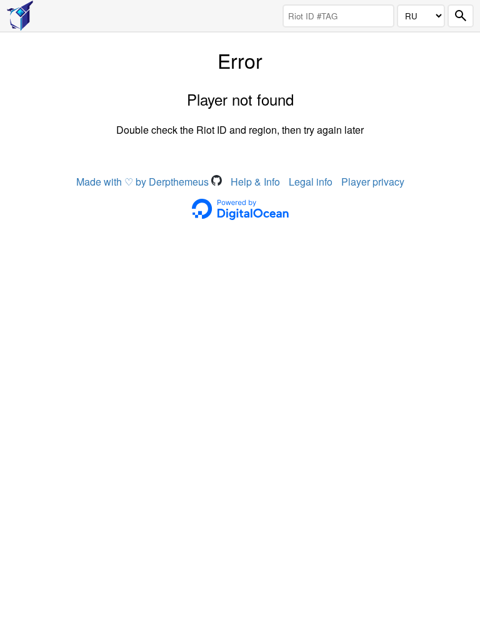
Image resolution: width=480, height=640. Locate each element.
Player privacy (372, 181)
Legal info (310, 181)
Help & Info (255, 181)
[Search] (461, 16)
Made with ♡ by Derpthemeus (143, 181)
